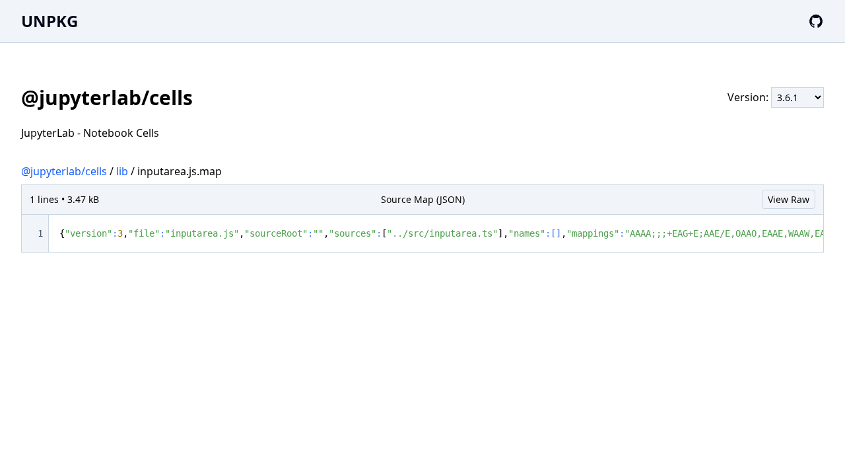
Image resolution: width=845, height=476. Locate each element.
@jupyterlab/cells (64, 171)
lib (122, 171)
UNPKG (49, 21)
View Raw (788, 199)
